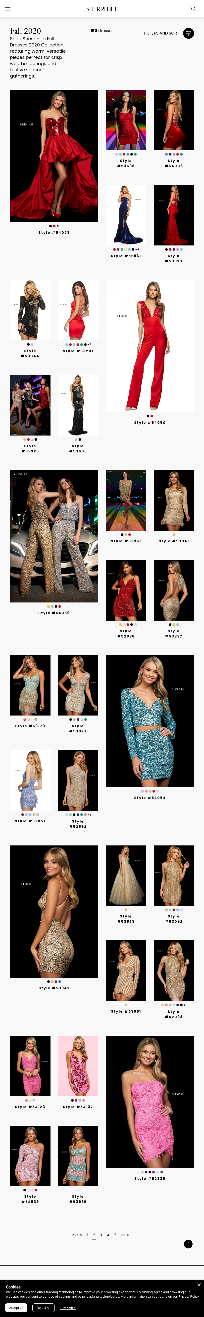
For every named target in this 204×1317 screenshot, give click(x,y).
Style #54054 (150, 797)
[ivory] (116, 624)
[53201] (78, 310)
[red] (54, 226)
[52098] (174, 970)
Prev (77, 1235)
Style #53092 (174, 919)
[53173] (30, 685)
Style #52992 (78, 824)
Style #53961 (126, 541)
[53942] (54, 911)
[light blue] (135, 624)
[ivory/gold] (28, 719)
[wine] (114, 249)
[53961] (126, 500)
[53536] (126, 120)
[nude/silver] (32, 344)
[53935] (78, 1156)
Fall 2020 (25, 31)
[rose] (173, 154)
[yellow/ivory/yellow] (76, 1190)
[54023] (54, 156)
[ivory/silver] (32, 439)
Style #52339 (149, 1178)
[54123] (30, 1066)
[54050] (150, 346)
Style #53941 (174, 541)
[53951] (126, 970)
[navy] (170, 154)
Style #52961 (126, 255)
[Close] (199, 1284)
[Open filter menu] (188, 33)
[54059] (54, 536)
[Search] (192, 8)
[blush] (142, 1172)
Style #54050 (150, 422)
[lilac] (142, 791)
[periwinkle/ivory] (33, 1100)
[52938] (126, 590)
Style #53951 (126, 1011)
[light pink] (32, 1190)
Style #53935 (78, 1199)
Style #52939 (30, 1199)
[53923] (174, 215)
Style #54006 (174, 163)
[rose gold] (166, 1004)
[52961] (126, 215)
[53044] (30, 310)
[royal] (120, 154)
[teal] (127, 154)
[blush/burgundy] (24, 719)
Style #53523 (126, 919)
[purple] (166, 154)
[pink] (177, 249)
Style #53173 (30, 725)
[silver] (52, 606)
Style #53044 (30, 353)
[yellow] (125, 249)
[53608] (78, 405)
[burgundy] (78, 719)
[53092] (174, 875)
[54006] (174, 120)
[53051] (30, 780)
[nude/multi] (116, 154)
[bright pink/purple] (32, 719)
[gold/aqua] (35, 719)
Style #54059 (54, 612)
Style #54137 (78, 1106)
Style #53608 (78, 448)
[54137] (78, 1066)
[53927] (78, 685)
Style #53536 (126, 163)
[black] (131, 154)
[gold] (24, 439)
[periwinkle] (30, 814)
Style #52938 (126, 634)
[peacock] (59, 981)
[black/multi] (50, 226)
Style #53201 (78, 351)
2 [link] (94, 1235)
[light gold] (162, 1004)
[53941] (174, 500)
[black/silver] (57, 226)
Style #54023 (54, 232)
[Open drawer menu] (7, 8)
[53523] (126, 875)
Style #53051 (30, 821)
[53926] (30, 405)
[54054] (150, 721)
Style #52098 (174, 1014)
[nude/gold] (125, 1004)
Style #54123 (30, 1106)
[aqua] (66, 344)
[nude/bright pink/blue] (79, 1190)
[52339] (150, 1102)
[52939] (30, 1156)
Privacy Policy (189, 1296)
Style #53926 (30, 448)
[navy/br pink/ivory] (28, 1190)
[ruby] (70, 344)
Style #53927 (78, 728)
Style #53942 (54, 988)
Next (127, 1235)
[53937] (174, 590)
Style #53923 (174, 258)
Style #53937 (174, 634)
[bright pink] (26, 1100)
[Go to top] (188, 1244)
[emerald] (135, 154)
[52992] (78, 780)
